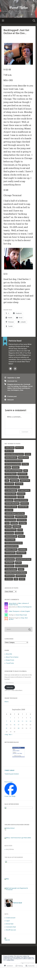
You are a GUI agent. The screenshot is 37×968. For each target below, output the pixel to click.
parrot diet (8, 526)
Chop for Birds (14, 480)
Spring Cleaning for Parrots (23, 559)
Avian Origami (25, 611)
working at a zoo (10, 575)
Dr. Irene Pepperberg (11, 490)
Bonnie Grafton (23, 477)
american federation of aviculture (14, 454)
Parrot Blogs (23, 386)
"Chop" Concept (9, 447)
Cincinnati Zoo (12, 381)
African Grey (19, 447)
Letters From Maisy (21, 516)
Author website (15, 368)
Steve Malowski (9, 562)
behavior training (23, 457)
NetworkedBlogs (17, 747)
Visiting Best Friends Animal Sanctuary (16, 572)
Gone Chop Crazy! (21, 615)
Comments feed (11, 927)
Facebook (20, 497)
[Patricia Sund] (11, 794)
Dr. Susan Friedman (24, 490)
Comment (25, 432)
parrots (20, 529)
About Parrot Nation (12, 657)
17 (18, 724)
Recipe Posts (10, 660)
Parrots (15, 753)
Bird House (15, 467)
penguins (21, 536)
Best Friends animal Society (13, 464)
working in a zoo (21, 575)
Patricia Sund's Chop (11, 536)
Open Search (33, 21)
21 (6, 728)
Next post (10, 399)
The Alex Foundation (11, 569)
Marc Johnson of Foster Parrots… (19, 604)
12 (26, 721)
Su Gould (18, 562)
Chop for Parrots (25, 480)
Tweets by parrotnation (12, 774)
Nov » (10, 734)
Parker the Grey (22, 520)
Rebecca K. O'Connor (11, 549)
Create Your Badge (10, 796)
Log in (8, 920)
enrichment (21, 493)
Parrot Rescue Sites (11, 529)
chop (7, 480)
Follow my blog (17, 755)
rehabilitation (22, 549)
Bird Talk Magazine (11, 474)
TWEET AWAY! (9, 770)
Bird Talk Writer (22, 474)
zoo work (22, 579)
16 (14, 724)
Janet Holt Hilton (23, 506)
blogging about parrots (15, 384)
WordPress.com (11, 930)
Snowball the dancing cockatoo (13, 556)
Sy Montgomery (9, 566)
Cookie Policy (10, 960)
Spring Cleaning (10, 559)
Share (6, 701)
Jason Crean (9, 510)
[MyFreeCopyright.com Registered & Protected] (18, 889)
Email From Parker (10, 493)
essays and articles (11, 497)
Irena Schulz (24, 503)
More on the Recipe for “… (20, 607)
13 (30, 721)
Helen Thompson (14, 611)
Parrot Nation (18, 7)
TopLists (7, 940)
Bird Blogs (25, 464)
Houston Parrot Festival (21, 500)
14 (6, 724)
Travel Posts (10, 663)
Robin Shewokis (21, 552)
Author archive (10, 368)
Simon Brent (12, 603)
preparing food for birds (11, 546)
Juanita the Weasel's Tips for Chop (15, 513)
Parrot (7, 523)
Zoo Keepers (15, 390)
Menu (3, 21)
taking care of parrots (21, 566)
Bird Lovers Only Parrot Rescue (13, 470)
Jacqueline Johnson (11, 506)
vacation (21, 569)
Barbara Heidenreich (11, 457)
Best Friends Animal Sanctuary (14, 460)
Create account (10, 918)
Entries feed (9, 924)
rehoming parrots (10, 552)
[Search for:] (18, 629)
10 (18, 721)
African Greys (9, 451)
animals (28, 454)
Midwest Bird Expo (10, 520)
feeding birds (9, 500)
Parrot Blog (14, 386)
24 (18, 728)
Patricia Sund (16, 388)
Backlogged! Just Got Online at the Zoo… (16, 31)
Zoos (21, 390)
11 (22, 721)
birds (25, 470)
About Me (9, 654)
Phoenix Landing (10, 539)
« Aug (6, 734)
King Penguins (9, 516)
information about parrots (12, 503)
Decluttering (19, 483)
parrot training (9, 533)
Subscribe (10, 687)
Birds (21, 753)
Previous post (12, 396)
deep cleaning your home (12, 487)
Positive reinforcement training (14, 543)
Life (18, 753)
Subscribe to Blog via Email (16, 671)
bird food (8, 467)
